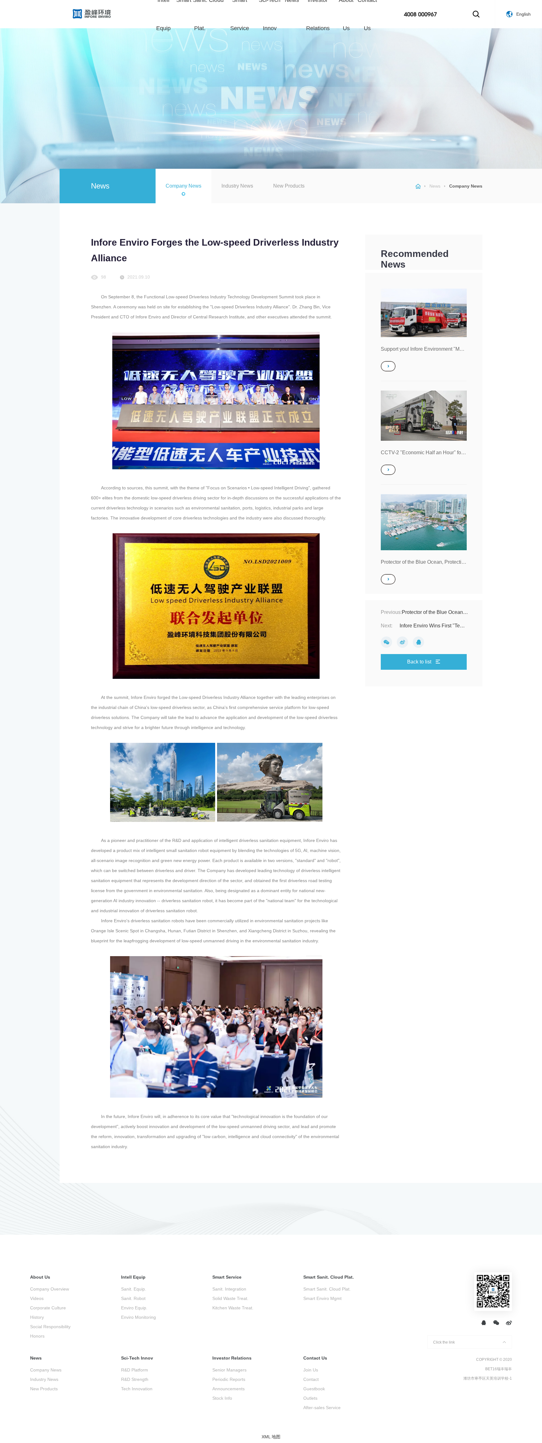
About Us (40, 1277)
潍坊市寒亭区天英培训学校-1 (487, 1378)
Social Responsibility (50, 1326)
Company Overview (49, 1288)
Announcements (228, 1388)
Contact (311, 1379)
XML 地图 (271, 1436)
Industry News (237, 186)
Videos (37, 1298)
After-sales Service (322, 1407)
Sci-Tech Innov (137, 1357)
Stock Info (222, 1398)
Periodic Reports (228, 1379)
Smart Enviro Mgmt (322, 1298)
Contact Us (315, 1357)
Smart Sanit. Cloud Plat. (328, 1277)
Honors (37, 1336)
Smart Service (227, 1277)
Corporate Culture (48, 1307)
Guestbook (314, 1388)
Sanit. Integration (229, 1288)
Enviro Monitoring (138, 1317)
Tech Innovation (136, 1388)
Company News (183, 186)
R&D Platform (134, 1369)
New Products (289, 186)
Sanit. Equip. (133, 1288)
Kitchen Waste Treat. (232, 1307)
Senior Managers (229, 1369)
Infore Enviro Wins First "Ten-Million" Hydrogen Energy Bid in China (432, 626)
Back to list (420, 661)
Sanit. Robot (133, 1298)
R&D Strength (134, 1379)
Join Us (310, 1369)
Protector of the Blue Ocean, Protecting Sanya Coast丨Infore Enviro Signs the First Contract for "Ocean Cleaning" (435, 612)
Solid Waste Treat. (230, 1298)
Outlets (310, 1398)
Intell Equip (133, 1277)
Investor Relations (232, 1357)
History (37, 1317)
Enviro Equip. (134, 1307)
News (434, 186)
